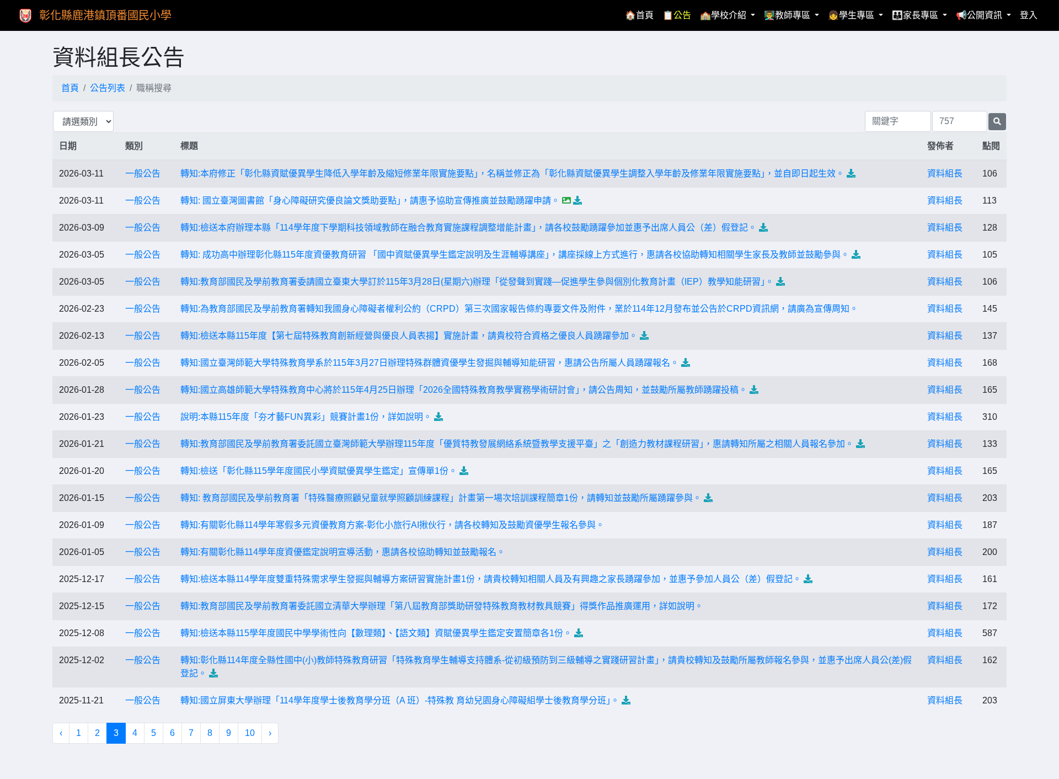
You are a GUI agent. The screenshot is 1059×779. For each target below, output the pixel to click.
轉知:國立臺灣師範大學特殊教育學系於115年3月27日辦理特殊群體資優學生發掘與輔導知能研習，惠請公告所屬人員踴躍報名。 (429, 362)
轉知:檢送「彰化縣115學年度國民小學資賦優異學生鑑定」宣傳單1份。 (318, 471)
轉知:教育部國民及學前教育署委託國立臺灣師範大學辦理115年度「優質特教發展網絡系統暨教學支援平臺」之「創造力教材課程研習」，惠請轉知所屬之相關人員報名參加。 (517, 444)
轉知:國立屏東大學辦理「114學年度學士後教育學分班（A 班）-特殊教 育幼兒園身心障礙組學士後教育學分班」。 (399, 700)
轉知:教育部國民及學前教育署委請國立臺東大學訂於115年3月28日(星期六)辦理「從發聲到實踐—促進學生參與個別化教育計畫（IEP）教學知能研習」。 (477, 281)
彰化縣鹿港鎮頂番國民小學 (105, 15)
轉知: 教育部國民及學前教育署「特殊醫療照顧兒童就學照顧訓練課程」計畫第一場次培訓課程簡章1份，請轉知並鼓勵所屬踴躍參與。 (441, 498)
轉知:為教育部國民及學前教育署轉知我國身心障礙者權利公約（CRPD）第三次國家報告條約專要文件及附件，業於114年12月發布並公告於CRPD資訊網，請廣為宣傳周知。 (519, 308)
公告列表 (107, 88)
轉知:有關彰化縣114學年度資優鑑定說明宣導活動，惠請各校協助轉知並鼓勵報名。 (342, 552)
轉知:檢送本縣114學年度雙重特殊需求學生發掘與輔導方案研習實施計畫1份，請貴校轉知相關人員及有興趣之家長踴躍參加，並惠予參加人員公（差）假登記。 (490, 579)
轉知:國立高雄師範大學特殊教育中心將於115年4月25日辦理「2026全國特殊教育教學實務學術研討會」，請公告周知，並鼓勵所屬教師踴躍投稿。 (463, 389)
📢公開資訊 (980, 15)
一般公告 (143, 173)
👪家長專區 (916, 15)
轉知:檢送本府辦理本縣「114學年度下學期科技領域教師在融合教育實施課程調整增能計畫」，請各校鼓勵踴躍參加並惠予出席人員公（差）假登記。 (468, 227)
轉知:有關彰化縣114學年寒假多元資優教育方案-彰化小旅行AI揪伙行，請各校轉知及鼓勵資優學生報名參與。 (392, 525)
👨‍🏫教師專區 (788, 15)
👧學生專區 (852, 15)
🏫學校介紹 (724, 15)
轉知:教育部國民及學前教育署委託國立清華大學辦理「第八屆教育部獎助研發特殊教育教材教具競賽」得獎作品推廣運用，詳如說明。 (441, 606)
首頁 (70, 88)
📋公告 (676, 15)
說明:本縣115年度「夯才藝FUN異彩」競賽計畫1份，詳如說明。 (306, 416)
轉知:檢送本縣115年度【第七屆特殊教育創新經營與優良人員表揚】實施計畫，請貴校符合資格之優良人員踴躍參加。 (409, 335)
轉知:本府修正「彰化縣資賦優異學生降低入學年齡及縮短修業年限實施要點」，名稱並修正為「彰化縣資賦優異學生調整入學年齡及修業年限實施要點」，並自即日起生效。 (512, 173)
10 (250, 733)
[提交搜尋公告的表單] (997, 121)
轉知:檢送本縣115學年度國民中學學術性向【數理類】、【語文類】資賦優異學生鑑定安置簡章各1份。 (376, 633)
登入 (1028, 15)
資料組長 (944, 173)
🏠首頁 (641, 15)
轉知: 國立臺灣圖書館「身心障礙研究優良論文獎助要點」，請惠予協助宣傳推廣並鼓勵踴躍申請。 (370, 200)
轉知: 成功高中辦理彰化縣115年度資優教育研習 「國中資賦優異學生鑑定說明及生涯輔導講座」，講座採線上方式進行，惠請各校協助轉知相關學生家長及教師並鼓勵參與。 (514, 254)
